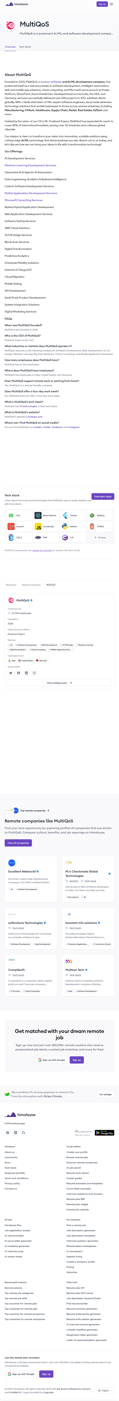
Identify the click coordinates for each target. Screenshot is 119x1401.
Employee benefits (15, 1172)
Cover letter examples (78, 1188)
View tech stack (103, 496)
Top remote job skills (16, 1298)
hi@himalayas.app (15, 1123)
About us (10, 1152)
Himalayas (11, 584)
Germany (43, 661)
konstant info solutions (81, 923)
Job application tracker (17, 1230)
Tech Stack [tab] (25, 46)
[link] (11, 585)
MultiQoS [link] (50, 584)
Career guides (74, 1178)
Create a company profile (80, 1261)
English (105, 1390)
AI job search (73, 1167)
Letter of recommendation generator (86, 1340)
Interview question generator (82, 1240)
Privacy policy (12, 1183)
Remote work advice (77, 1172)
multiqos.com (35, 416)
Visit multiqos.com (57, 682)
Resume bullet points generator (83, 1314)
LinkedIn (37, 427)
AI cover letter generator (18, 1240)
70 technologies (28, 406)
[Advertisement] (59, 64)
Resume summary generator (81, 1308)
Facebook (57, 427)
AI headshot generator (17, 1246)
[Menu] (111, 4)
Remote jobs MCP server (79, 1293)
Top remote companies (33, 810)
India (13, 661)
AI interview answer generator (83, 1324)
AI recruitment (74, 1251)
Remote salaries (13, 1287)
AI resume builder (14, 1235)
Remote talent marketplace (81, 1246)
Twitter (47, 427)
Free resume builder (77, 1303)
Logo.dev (49, 1392)
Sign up (77, 1059)
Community (11, 1157)
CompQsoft (16, 970)
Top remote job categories (19, 1293)
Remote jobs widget (77, 1204)
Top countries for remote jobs (21, 1303)
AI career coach (13, 1256)
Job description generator (80, 1230)
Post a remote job (76, 1225)
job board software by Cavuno (74, 1388)
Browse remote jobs (77, 1157)
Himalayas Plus (13, 1225)
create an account (42, 550)
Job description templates (80, 1235)
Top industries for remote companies (25, 1319)
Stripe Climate (53, 1096)
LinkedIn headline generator (82, 1329)
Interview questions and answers (84, 1193)
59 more (102, 537)
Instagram (74, 427)
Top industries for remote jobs (21, 1308)
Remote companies (31, 584)
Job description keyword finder (83, 1298)
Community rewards (77, 1209)
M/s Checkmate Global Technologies (81, 874)
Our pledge (105, 1094)
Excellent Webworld (22, 871)
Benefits (71, 881)
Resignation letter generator (82, 1334)
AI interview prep (14, 1251)
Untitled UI (15, 1392)
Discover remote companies (81, 1162)
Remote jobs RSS (75, 1199)
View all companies (18, 842)
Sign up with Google (54, 1059)
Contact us (11, 1188)
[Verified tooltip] (31, 600)
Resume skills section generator (83, 1319)
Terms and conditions (16, 1178)
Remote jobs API (75, 1287)
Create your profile (76, 1152)
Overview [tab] (10, 46)
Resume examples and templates (84, 1183)
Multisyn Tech (74, 970)
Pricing (70, 1266)
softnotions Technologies (25, 923)
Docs (7, 1162)
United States (27, 661)
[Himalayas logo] (16, 4)
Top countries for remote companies (25, 1314)
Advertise (71, 1272)
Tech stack (88, 881)
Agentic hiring (74, 1256)
